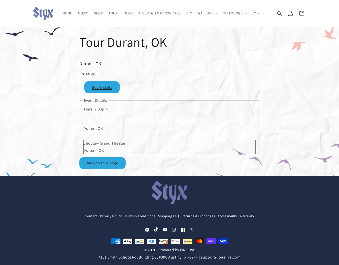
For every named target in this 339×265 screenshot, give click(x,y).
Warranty (246, 216)
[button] (207, 13)
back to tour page (102, 162)
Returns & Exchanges (198, 216)
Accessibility (227, 216)
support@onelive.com (220, 257)
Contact (91, 216)
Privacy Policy (111, 216)
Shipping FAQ (168, 216)
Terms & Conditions (140, 216)
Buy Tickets (102, 87)
